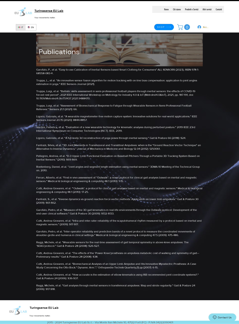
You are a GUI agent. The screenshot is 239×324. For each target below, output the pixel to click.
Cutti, (39, 220)
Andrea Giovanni (53, 220)
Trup (39, 80)
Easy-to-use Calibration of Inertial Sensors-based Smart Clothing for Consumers (107, 69)
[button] (184, 27)
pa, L (45, 80)
